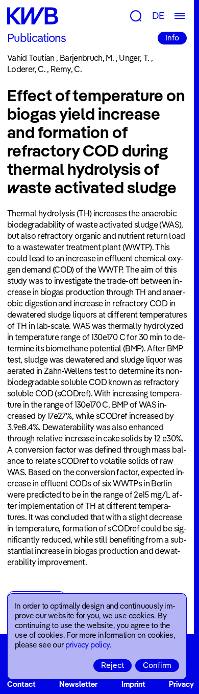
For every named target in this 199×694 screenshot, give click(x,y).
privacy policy (87, 645)
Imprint (133, 684)
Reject (112, 665)
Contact (21, 684)
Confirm (157, 665)
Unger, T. (134, 58)
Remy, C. (66, 69)
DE (158, 15)
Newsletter (78, 684)
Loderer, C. (26, 69)
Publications (36, 38)
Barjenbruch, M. (87, 58)
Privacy (181, 684)
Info (172, 37)
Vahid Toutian (31, 58)
